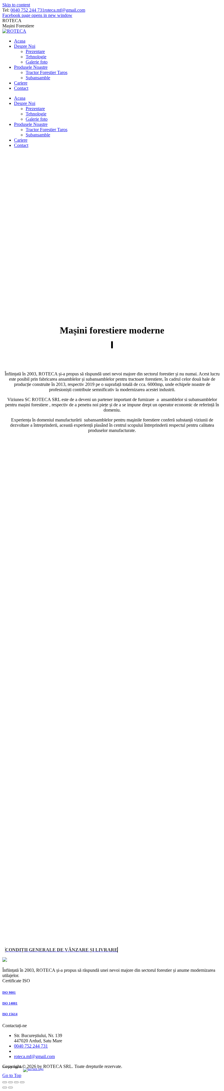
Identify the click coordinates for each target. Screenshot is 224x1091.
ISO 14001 (10, 1003)
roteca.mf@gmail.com (64, 10)
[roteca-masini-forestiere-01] (66, 571)
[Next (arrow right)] (10, 1087)
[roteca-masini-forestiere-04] (66, 932)
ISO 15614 (10, 1014)
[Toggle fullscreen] (16, 1082)
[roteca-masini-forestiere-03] (66, 811)
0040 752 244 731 (27, 10)
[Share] (10, 1082)
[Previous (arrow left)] (4, 1087)
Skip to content (16, 4)
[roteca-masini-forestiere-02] (66, 691)
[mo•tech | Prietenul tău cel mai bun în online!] (37, 1071)
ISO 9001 (9, 992)
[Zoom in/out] (22, 1082)
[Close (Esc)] (4, 1082)
